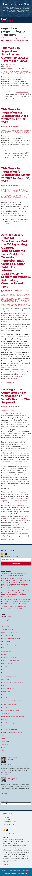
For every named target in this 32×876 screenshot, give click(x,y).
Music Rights (5, 707)
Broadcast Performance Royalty (10, 638)
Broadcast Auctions (7, 190)
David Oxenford (8, 65)
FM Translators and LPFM (9, 71)
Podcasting (4, 720)
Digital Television (14, 297)
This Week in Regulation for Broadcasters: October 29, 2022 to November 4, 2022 (15, 54)
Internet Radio (5, 691)
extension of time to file (9, 345)
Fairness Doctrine (6, 663)
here (25, 363)
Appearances (5, 626)
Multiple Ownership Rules (8, 704)
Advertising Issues (12, 68)
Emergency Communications (21, 130)
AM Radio (21, 68)
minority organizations (18, 518)
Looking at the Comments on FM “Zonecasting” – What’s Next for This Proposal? (15, 396)
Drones (3, 654)
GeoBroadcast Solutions (17, 433)
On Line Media (14, 196)
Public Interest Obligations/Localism (12, 305)
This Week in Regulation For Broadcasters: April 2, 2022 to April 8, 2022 (14, 116)
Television (23, 73)
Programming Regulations (18, 304)
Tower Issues (5, 741)
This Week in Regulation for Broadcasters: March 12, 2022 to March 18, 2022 (15, 175)
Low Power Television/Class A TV (14, 72)
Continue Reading (7, 382)
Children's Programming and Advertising (13, 645)
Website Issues (20, 199)
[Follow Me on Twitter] (6, 553)
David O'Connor (12, 778)
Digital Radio (17, 409)
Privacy (3, 726)
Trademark (4, 745)
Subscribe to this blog (10, 556)
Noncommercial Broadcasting (10, 710)
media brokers (6, 525)
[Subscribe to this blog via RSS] (2, 554)
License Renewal (6, 195)
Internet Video (24, 194)
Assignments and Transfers (9, 70)
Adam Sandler (18, 126)
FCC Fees (4, 666)
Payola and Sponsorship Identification (13, 197)
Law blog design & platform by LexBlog (15, 873)
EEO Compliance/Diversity (11, 297)
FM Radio (26, 70)
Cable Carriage (19, 190)
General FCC (21, 71)
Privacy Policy (7, 834)
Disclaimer (16, 834)
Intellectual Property (7, 688)
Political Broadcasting (12, 73)
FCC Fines (21, 70)
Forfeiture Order (22, 92)
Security (26, 132)
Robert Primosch (19, 65)
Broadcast (16, 4)
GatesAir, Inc (18, 501)
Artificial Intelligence (7, 629)
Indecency (4, 685)
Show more (5, 774)
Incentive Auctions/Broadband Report (11, 193)
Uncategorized (5, 748)
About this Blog (6, 616)
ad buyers (21, 527)
